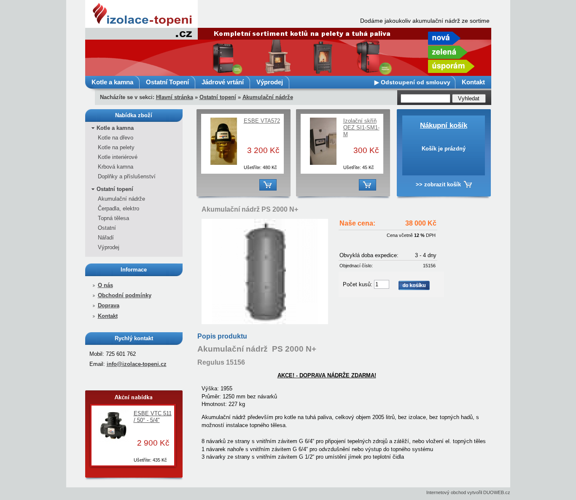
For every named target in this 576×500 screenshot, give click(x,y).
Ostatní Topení (167, 82)
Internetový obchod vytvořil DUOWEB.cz (468, 492)
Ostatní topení (217, 97)
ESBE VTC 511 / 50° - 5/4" (153, 416)
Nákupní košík (443, 125)
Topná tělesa (113, 218)
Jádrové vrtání (223, 82)
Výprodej (269, 82)
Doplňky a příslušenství (127, 176)
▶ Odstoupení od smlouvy (412, 82)
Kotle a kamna (112, 82)
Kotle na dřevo (115, 137)
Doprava (108, 305)
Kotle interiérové (117, 157)
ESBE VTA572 (262, 121)
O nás (105, 285)
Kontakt (473, 82)
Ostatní (107, 228)
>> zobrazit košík (438, 184)
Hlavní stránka (174, 97)
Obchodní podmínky (124, 295)
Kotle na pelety (116, 147)
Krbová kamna (115, 167)
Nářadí (106, 237)
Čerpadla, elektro (118, 208)
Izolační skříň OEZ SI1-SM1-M (361, 127)
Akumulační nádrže (267, 97)
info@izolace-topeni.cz (137, 364)
